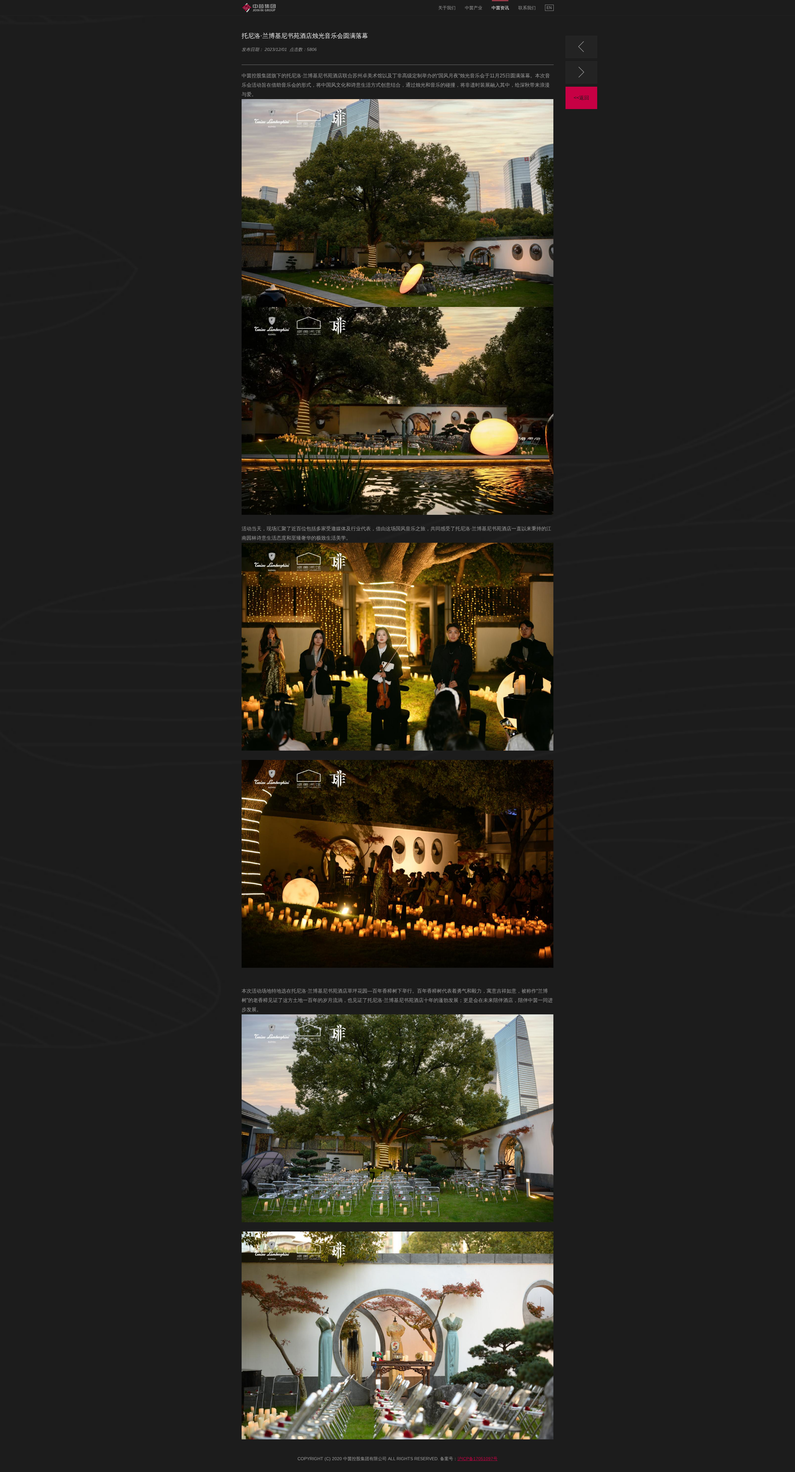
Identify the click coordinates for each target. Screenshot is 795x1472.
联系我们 (527, 7)
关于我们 (447, 7)
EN (549, 8)
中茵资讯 (500, 7)
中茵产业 (473, 7)
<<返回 (581, 97)
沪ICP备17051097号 (477, 1458)
